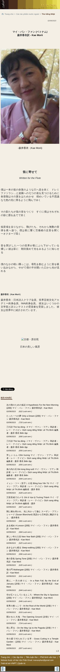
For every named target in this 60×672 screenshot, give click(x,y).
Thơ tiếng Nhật (48, 14)
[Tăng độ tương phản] (54, 27)
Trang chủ (9, 14)
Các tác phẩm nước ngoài (27, 14)
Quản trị (21, 663)
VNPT (14, 663)
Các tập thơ (17, 657)
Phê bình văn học (48, 657)
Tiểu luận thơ (32, 657)
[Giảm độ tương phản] (57, 27)
